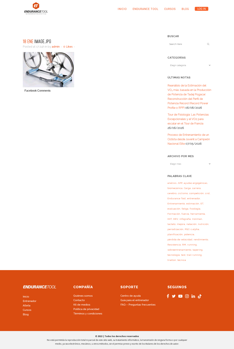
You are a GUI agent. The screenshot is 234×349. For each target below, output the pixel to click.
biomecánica (175, 188)
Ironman (197, 219)
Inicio (26, 296)
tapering (198, 250)
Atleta (26, 305)
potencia (189, 234)
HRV (175, 219)
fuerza (185, 214)
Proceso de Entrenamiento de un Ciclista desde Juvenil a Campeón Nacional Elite (189, 139)
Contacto (79, 300)
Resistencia (174, 244)
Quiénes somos (83, 295)
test (183, 255)
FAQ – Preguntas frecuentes (138, 304)
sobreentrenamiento (179, 250)
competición (196, 193)
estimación (192, 203)
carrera (196, 188)
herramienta (197, 214)
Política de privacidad (86, 309)
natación (192, 224)
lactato (172, 224)
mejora (181, 224)
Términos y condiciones (87, 313)
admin (56, 46)
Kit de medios (81, 304)
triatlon (172, 260)
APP (180, 183)
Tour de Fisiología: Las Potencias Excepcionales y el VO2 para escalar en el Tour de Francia (188, 119)
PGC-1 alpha (192, 229)
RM (184, 244)
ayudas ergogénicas (195, 183)
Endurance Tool (177, 198)
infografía (185, 219)
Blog (26, 314)
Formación (174, 214)
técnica (181, 260)
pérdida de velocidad (180, 239)
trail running (194, 255)
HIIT (170, 219)
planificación (175, 234)
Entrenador (29, 301)
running (192, 244)
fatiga (185, 208)
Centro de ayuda (130, 295)
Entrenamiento (176, 203)
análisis (172, 183)
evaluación (174, 208)
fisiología (195, 208)
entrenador (193, 198)
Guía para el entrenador (134, 300)
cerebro (172, 193)
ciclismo (183, 193)
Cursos (27, 310)
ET (202, 203)
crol (207, 193)
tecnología (174, 255)
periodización (175, 229)
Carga (187, 188)
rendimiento (201, 239)
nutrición (203, 224)
